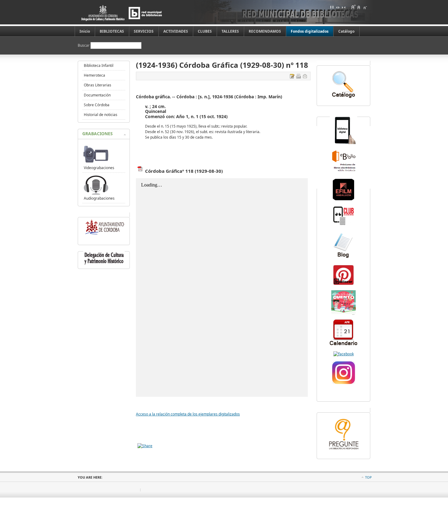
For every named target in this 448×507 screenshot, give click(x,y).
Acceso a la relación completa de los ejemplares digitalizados (188, 414)
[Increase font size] (353, 7)
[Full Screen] (331, 7)
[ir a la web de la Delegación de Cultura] (104, 264)
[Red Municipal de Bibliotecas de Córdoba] (131, 13)
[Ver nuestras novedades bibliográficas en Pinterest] (343, 284)
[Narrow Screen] (343, 7)
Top (368, 477)
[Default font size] (359, 7)
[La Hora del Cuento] (343, 313)
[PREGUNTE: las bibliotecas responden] (343, 450)
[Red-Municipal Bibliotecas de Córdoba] (343, 354)
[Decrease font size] (364, 7)
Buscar (84, 45)
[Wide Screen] (337, 7)
